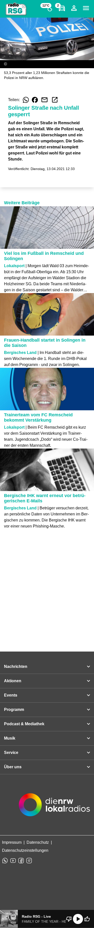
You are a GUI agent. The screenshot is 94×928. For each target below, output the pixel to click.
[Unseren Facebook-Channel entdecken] (21, 861)
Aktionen (12, 681)
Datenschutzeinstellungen (25, 850)
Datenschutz (38, 842)
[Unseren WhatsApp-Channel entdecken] (5, 861)
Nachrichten (15, 666)
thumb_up (87, 919)
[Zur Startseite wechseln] (16, 9)
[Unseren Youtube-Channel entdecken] (13, 861)
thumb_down (69, 919)
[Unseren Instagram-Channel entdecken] (29, 861)
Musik (9, 738)
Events (10, 695)
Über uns (13, 767)
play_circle (78, 919)
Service (11, 752)
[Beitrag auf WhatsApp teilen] (26, 100)
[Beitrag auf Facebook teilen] (35, 100)
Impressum (12, 842)
